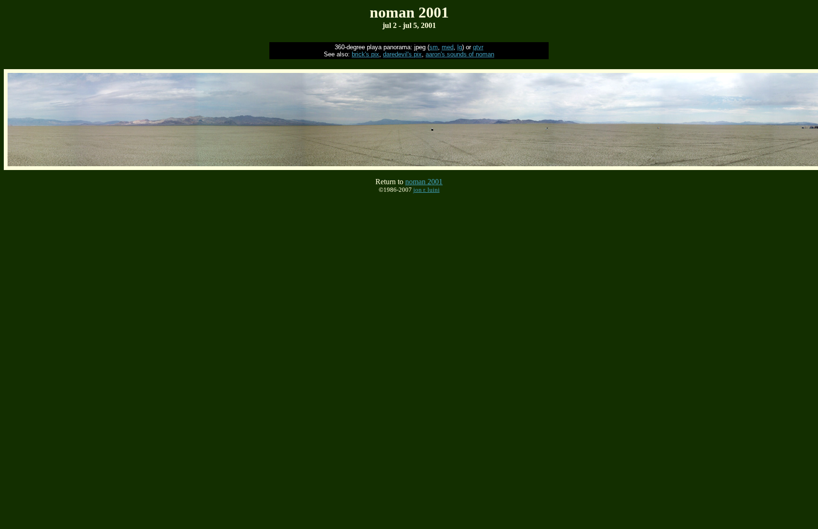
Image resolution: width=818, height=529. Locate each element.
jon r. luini (426, 189)
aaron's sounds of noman (460, 54)
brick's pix (365, 54)
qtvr (478, 47)
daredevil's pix (402, 54)
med (447, 47)
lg (459, 47)
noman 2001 (424, 182)
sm (433, 47)
